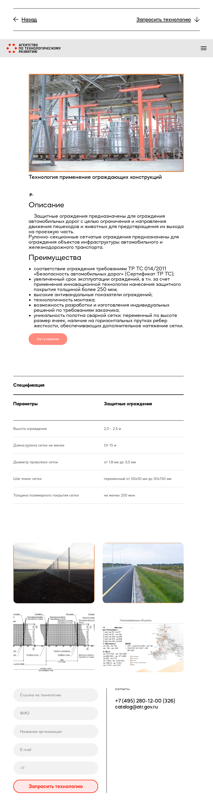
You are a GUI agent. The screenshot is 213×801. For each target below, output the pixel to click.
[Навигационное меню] (204, 48)
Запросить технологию (56, 786)
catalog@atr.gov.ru (136, 706)
